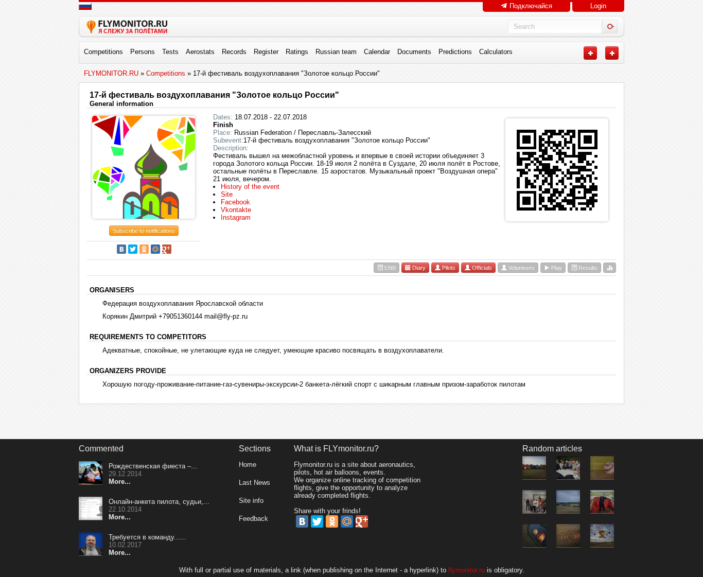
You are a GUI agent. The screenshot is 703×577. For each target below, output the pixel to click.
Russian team (336, 52)
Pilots (448, 268)
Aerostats (200, 52)
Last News (254, 482)
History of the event (250, 186)
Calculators (496, 52)
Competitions (103, 52)
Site (227, 194)
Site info (251, 500)
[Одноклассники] (144, 249)
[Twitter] (132, 249)
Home (247, 464)
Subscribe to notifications (144, 231)
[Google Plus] (166, 249)
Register (266, 52)
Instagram (236, 217)
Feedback (253, 518)
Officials (481, 268)
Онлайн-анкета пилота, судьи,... (159, 501)
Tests (170, 52)
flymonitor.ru (466, 570)
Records (234, 52)
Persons (142, 52)
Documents (414, 52)
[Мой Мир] (155, 249)
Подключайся (529, 6)
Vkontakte (236, 210)
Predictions (455, 52)
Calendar (377, 52)
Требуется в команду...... (147, 537)
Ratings (297, 52)
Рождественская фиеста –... (153, 466)
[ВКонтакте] (121, 249)
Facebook (235, 202)
